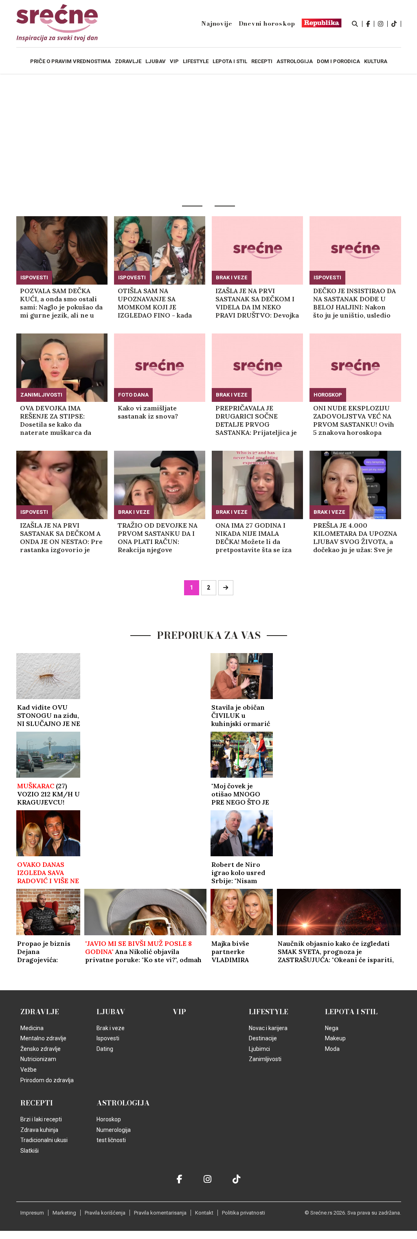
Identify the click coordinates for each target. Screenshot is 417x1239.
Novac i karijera (268, 1028)
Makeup (335, 1038)
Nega (331, 1028)
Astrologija (123, 1103)
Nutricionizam (38, 1059)
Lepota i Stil (351, 1012)
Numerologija (114, 1130)
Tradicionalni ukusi (44, 1140)
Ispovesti (34, 277)
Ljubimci (259, 1049)
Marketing (64, 1213)
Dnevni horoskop (267, 23)
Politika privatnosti (243, 1213)
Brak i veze (232, 277)
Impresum (32, 1213)
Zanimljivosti (41, 395)
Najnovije (216, 23)
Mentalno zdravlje (43, 1038)
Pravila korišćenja (105, 1213)
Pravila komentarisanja (160, 1213)
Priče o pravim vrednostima (70, 61)
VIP (179, 1012)
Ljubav (111, 1012)
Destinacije (263, 1038)
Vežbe (28, 1069)
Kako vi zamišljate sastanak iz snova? (148, 412)
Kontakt (204, 1213)
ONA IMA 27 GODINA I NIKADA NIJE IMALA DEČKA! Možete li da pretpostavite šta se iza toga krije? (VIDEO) (253, 537)
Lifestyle (268, 1012)
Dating (105, 1049)
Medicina (32, 1028)
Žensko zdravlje (40, 1049)
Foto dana (133, 395)
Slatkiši (29, 1150)
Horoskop (328, 395)
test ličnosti (111, 1140)
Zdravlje (39, 1012)
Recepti (36, 1103)
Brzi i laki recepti (41, 1119)
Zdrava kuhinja (39, 1130)
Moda (332, 1049)
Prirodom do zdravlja (47, 1080)
